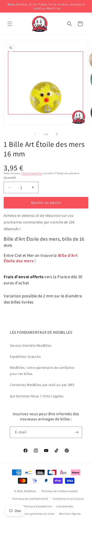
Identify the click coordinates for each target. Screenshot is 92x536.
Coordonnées (64, 506)
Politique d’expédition (37, 506)
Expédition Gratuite (25, 356)
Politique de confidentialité (30, 498)
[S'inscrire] (76, 432)
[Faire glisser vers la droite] (57, 134)
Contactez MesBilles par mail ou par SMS (42, 385)
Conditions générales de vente (35, 513)
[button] (9, 23)
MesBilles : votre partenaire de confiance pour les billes (42, 370)
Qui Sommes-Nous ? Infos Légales (37, 396)
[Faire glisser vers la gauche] (35, 134)
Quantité (10, 178)
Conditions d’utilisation (68, 498)
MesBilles (30, 491)
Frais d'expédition (31, 173)
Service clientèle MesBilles (30, 345)
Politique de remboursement (59, 491)
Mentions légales (70, 513)
